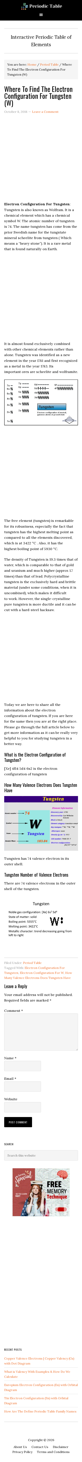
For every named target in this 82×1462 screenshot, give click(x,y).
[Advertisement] (41, 160)
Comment (13, 1010)
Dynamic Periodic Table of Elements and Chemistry (41, 6)
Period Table (32, 963)
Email (10, 1078)
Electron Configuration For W (42, 973)
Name (10, 1058)
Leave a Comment (45, 112)
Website (10, 1099)
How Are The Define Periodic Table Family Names (40, 1411)
